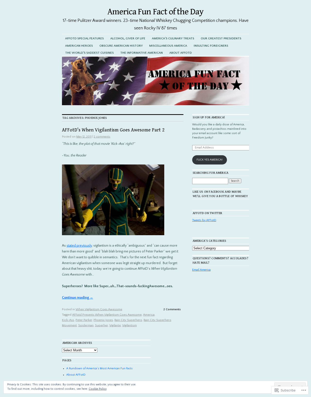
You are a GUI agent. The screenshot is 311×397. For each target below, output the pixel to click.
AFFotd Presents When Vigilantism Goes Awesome (107, 314)
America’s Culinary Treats (173, 38)
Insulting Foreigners (211, 45)
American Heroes (79, 45)
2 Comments (172, 309)
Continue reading (77, 298)
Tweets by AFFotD (204, 220)
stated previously (79, 246)
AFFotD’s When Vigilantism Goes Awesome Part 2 (113, 130)
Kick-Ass (68, 320)
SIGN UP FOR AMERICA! (209, 117)
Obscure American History (121, 45)
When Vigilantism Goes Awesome (99, 309)
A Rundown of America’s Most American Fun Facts (99, 368)
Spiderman (86, 325)
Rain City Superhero (128, 320)
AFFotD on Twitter (207, 213)
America (149, 314)
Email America (201, 269)
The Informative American (141, 52)
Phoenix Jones (103, 320)
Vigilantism (129, 325)
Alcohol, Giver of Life (127, 38)
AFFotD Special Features (84, 38)
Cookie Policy (98, 388)
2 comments (102, 136)
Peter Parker (84, 320)
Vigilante (115, 325)
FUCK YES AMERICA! (210, 159)
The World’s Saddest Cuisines (89, 52)
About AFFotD (180, 52)
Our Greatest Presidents (221, 38)
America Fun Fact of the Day (155, 12)
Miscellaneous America (168, 45)
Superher (101, 325)
